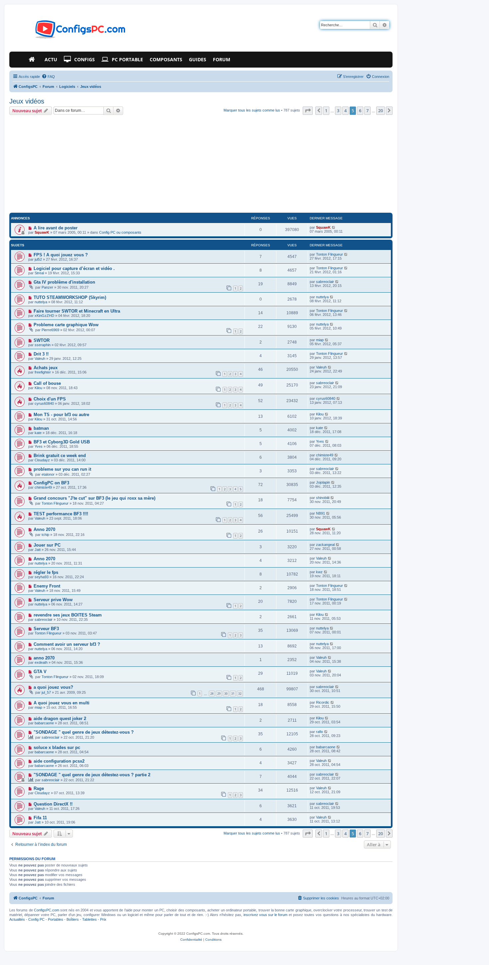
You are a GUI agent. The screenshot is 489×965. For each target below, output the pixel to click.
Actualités (17, 919)
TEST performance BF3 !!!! (61, 513)
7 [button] (367, 111)
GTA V (40, 671)
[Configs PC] (70, 31)
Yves (39, 446)
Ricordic (322, 702)
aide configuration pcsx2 (59, 761)
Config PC (36, 919)
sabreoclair (325, 282)
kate (38, 433)
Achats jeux (46, 367)
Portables (55, 919)
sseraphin (43, 345)
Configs (84, 59)
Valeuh (40, 359)
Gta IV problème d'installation (64, 282)
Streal (39, 273)
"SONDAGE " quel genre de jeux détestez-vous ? (84, 732)
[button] (308, 111)
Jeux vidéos (26, 101)
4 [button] (345, 111)
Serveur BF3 (46, 628)
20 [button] (380, 111)
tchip (45, 535)
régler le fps (46, 572)
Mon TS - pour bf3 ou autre (61, 414)
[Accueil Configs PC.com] (33, 60)
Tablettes (89, 919)
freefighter (43, 372)
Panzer (47, 287)
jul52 (38, 259)
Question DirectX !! (53, 804)
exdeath (41, 662)
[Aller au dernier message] (334, 227)
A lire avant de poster (56, 227)
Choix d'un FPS (50, 398)
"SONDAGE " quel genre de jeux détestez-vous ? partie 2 (92, 774)
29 (219, 693)
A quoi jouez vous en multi (61, 702)
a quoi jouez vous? (53, 687)
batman (41, 428)
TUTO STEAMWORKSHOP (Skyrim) (70, 297)
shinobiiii (322, 498)
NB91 (320, 513)
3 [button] (338, 111)
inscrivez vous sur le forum (265, 915)
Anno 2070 (44, 529)
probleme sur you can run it (62, 469)
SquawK (42, 232)
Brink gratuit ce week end (60, 455)
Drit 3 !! (41, 354)
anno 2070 (44, 657)
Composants (166, 59)
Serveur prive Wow (53, 599)
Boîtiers (73, 919)
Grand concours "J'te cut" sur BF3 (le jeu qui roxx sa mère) (94, 498)
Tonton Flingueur (329, 254)
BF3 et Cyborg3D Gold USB (62, 441)
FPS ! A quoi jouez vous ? (61, 254)
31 (233, 693)
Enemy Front (47, 586)
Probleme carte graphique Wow (66, 324)
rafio (319, 732)
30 (226, 693)
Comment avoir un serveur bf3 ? (67, 644)
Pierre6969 (50, 330)
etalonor (48, 474)
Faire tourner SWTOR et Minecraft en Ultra (77, 311)
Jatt (38, 550)
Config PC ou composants (120, 232)
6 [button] (360, 111)
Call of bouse (47, 383)
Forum (221, 59)
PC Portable (127, 59)
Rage (39, 788)
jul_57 (46, 692)
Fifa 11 (40, 817)
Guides (197, 59)
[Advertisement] (201, 164)
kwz (319, 572)
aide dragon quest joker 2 (60, 718)
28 (212, 693)
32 (240, 693)
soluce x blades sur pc (57, 747)
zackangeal (325, 545)
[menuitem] (48, 77)
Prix (103, 919)
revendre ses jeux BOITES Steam (68, 614)
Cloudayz (42, 460)
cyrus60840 (44, 403)
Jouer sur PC (47, 545)
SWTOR (42, 340)
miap (320, 340)
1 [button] (326, 111)
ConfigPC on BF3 (51, 482)
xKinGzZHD (44, 316)
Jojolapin (323, 482)
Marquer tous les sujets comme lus (252, 110)
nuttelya (41, 302)
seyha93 (42, 577)
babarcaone (44, 723)
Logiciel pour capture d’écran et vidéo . (74, 268)
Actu (51, 59)
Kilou (38, 388)
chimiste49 (324, 455)
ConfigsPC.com (46, 910)
